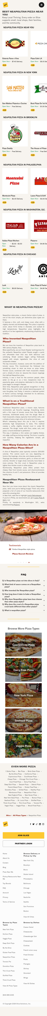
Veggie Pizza (7, 939)
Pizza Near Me (8, 872)
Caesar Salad (28, 927)
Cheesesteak (28, 941)
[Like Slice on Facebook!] (30, 824)
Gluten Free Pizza (9, 952)
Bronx (26, 870)
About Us (6, 858)
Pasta (26, 959)
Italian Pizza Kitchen (10, 240)
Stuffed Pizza (7, 975)
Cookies (26, 945)
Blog (4, 867)
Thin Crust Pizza (9, 971)
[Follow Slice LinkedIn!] (40, 824)
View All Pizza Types (10, 986)
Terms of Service (9, 902)
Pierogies (27, 964)
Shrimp (26, 968)
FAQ (4, 888)
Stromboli (27, 973)
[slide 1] (20, 562)
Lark (4, 285)
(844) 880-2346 (8, 995)
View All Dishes (29, 983)
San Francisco (29, 906)
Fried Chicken (29, 955)
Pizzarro (17, 505)
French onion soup (30, 950)
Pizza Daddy (7, 148)
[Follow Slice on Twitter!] (33, 824)
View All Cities (29, 917)
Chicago (26, 888)
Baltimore (27, 883)
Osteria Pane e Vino (10, 58)
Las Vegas (27, 893)
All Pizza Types (19, 815)
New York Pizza (8, 929)
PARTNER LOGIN (23, 843)
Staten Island (28, 874)
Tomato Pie (7, 962)
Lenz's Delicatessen (34, 495)
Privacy (5, 897)
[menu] (41, 4)
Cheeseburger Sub (30, 936)
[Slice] (5, 5)
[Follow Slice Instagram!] (43, 824)
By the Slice (7, 948)
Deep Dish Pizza (8, 943)
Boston (26, 911)
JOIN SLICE (23, 835)
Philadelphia (28, 879)
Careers (5, 863)
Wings (26, 978)
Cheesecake (28, 932)
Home (5, 854)
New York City (29, 860)
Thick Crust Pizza (9, 980)
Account (6, 893)
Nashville (27, 897)
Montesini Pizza (8, 196)
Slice (8, 815)
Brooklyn (27, 865)
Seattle (26, 902)
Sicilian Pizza (7, 934)
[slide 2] (23, 562)
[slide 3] (26, 562)
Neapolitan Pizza (35, 815)
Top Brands (7, 883)
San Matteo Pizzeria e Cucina (14, 103)
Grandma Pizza (8, 966)
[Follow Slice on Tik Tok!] (37, 824)
